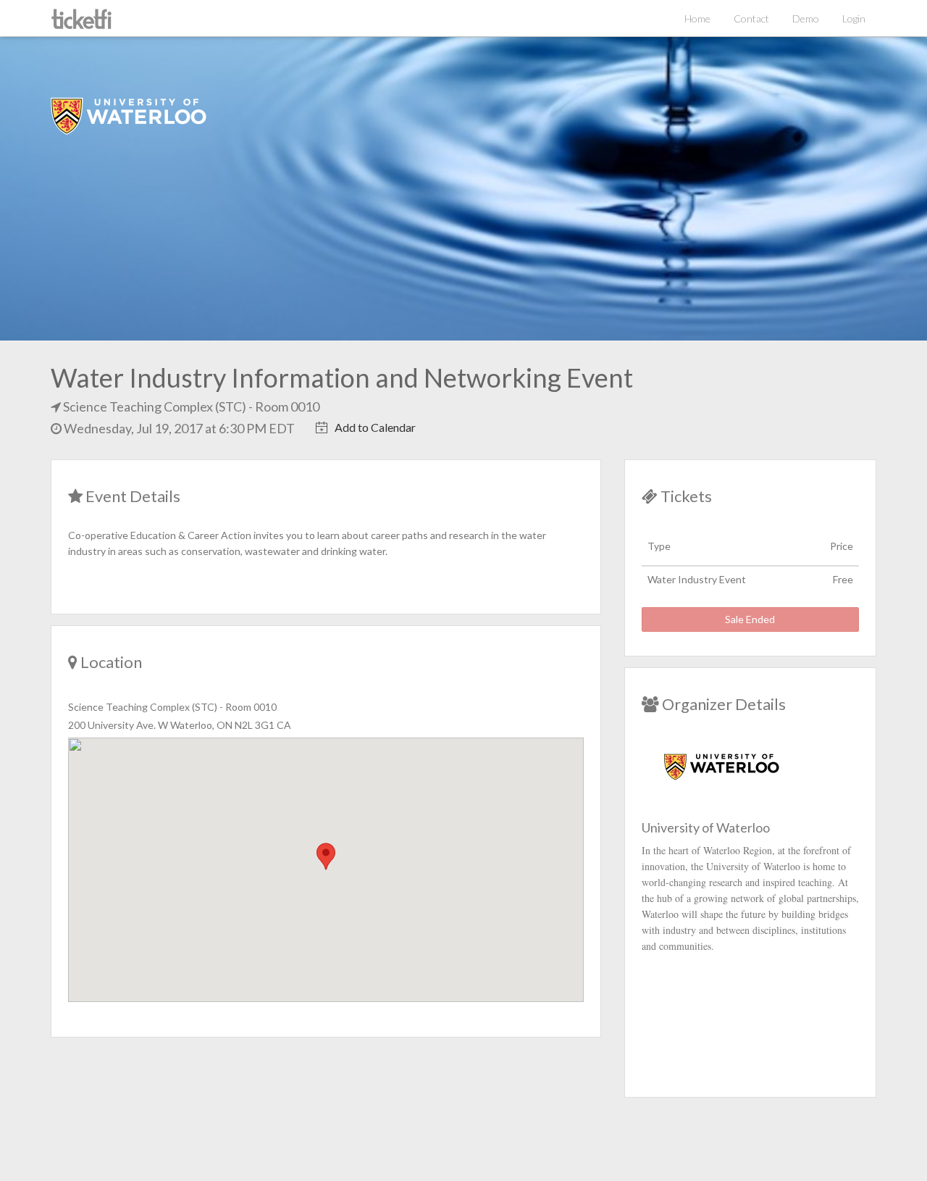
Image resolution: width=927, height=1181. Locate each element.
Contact (751, 18)
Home (697, 18)
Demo (805, 18)
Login (853, 18)
